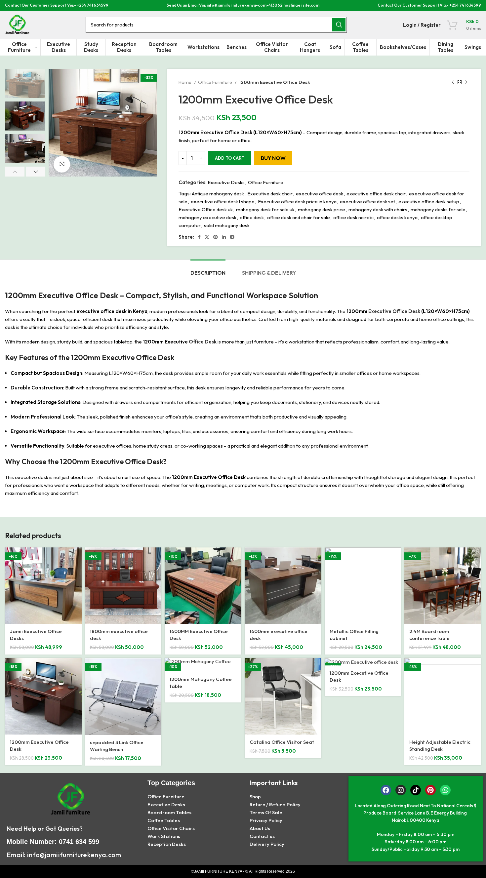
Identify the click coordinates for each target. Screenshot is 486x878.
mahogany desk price (321, 209)
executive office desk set (367, 201)
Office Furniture (215, 82)
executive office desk (319, 193)
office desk (252, 217)
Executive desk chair (270, 193)
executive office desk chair (376, 193)
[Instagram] (400, 790)
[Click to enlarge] (62, 164)
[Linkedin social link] (224, 237)
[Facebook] (386, 790)
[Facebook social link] (199, 237)
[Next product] (466, 82)
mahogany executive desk (207, 217)
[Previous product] (453, 82)
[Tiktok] (415, 790)
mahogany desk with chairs (377, 209)
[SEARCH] (338, 24)
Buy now (273, 158)
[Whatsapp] (445, 790)
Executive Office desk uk (206, 209)
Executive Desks (226, 182)
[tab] (207, 269)
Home (185, 82)
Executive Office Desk (393, 311)
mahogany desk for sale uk (265, 209)
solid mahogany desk (227, 225)
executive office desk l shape (223, 201)
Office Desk (202, 342)
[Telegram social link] (232, 237)
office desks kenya (397, 217)
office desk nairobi (353, 217)
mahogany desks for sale (438, 209)
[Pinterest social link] (215, 237)
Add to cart (229, 158)
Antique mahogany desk (218, 193)
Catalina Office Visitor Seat (282, 742)
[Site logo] (17, 24)
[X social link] (207, 237)
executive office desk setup (428, 201)
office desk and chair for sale (298, 217)
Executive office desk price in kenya (297, 201)
